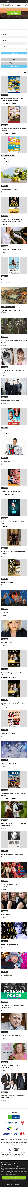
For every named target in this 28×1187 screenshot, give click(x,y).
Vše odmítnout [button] (14, 1181)
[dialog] (14, 1173)
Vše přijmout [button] (14, 1177)
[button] (14, 1184)
